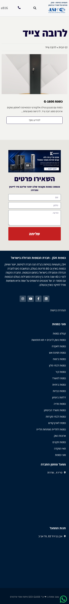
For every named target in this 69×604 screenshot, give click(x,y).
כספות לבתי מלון (57, 365)
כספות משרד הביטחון (55, 410)
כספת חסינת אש (57, 352)
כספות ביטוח (59, 359)
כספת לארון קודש (57, 423)
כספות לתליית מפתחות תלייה (51, 429)
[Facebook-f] (38, 299)
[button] (4, 8)
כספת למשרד (59, 378)
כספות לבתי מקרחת (56, 416)
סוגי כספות (60, 455)
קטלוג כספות (59, 333)
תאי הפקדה (60, 448)
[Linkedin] (46, 299)
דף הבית (63, 47)
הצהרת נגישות (58, 310)
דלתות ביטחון (59, 397)
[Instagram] (23, 299)
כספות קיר (61, 372)
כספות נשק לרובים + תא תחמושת (48, 340)
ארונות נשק (60, 436)
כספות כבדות (59, 391)
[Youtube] (30, 299)
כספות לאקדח (59, 346)
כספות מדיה (60, 404)
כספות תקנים (59, 442)
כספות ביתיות (59, 384)
